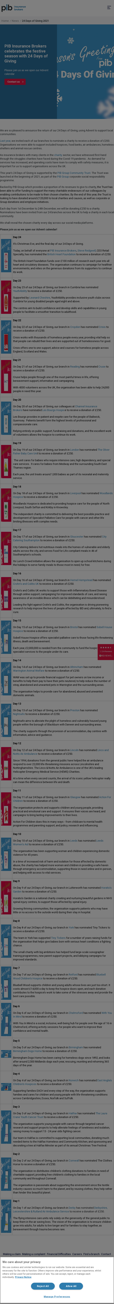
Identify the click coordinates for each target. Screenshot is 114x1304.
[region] (57, 1280)
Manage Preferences (57, 1296)
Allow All (71, 1286)
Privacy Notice (23, 1277)
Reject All (43, 1286)
